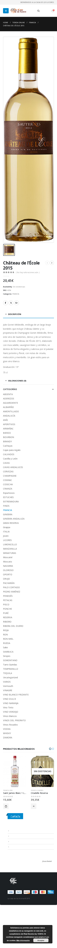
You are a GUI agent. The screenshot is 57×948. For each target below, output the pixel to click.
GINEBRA (7, 514)
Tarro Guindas (10, 664)
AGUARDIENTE (10, 402)
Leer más (6, 806)
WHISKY (7, 733)
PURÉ (6, 613)
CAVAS (6, 462)
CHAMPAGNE (9, 475)
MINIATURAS (9, 553)
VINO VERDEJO (10, 711)
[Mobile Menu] (6, 10)
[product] (42, 771)
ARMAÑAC (8, 428)
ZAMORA (7, 737)
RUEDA (6, 643)
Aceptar (40, 940)
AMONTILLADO (11, 411)
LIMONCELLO (10, 544)
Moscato (7, 561)
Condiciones (15, 836)
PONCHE (7, 608)
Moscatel (7, 557)
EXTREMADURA (11, 501)
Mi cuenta (14, 846)
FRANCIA (15, 294)
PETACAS (7, 600)
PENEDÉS (8, 595)
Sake (5, 647)
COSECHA (8, 484)
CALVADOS (8, 454)
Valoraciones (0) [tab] (17, 380)
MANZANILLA (10, 548)
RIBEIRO (7, 621)
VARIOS (7, 681)
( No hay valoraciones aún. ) (28, 272)
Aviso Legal (14, 830)
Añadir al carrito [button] (33, 806)
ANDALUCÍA (9, 415)
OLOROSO (8, 570)
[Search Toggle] (38, 10)
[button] (50, 749)
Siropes (6, 656)
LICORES (7, 540)
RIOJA (6, 630)
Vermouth (8, 686)
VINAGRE (7, 690)
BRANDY (7, 441)
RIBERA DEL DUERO (13, 625)
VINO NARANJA (10, 703)
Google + (16, 302)
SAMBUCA (8, 651)
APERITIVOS (9, 424)
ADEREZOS (8, 398)
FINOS (6, 505)
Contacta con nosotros (20, 841)
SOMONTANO (10, 660)
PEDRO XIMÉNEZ (11, 591)
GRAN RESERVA (11, 523)
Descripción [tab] (14, 314)
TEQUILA (7, 673)
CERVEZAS (8, 471)
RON (5, 634)
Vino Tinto (8, 707)
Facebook (5, 302)
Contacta (15, 816)
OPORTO (7, 574)
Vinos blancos (10, 716)
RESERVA (7, 617)
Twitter (11, 302)
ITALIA (6, 531)
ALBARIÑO (8, 407)
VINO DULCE (9, 698)
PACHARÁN (8, 583)
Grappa (6, 527)
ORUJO (6, 578)
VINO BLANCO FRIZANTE (16, 694)
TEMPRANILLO (10, 668)
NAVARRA (8, 565)
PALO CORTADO (11, 587)
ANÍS (5, 420)
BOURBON (8, 437)
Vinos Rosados (10, 724)
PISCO (6, 604)
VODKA (6, 728)
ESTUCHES (8, 497)
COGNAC (7, 480)
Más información (23, 940)
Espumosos (9, 492)
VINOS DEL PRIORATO (14, 720)
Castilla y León (10, 458)
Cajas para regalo (12, 450)
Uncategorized (10, 677)
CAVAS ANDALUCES (13, 467)
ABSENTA (8, 394)
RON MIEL (8, 638)
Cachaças (7, 445)
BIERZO (7, 432)
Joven (6, 535)
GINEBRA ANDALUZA (13, 518)
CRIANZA (7, 488)
